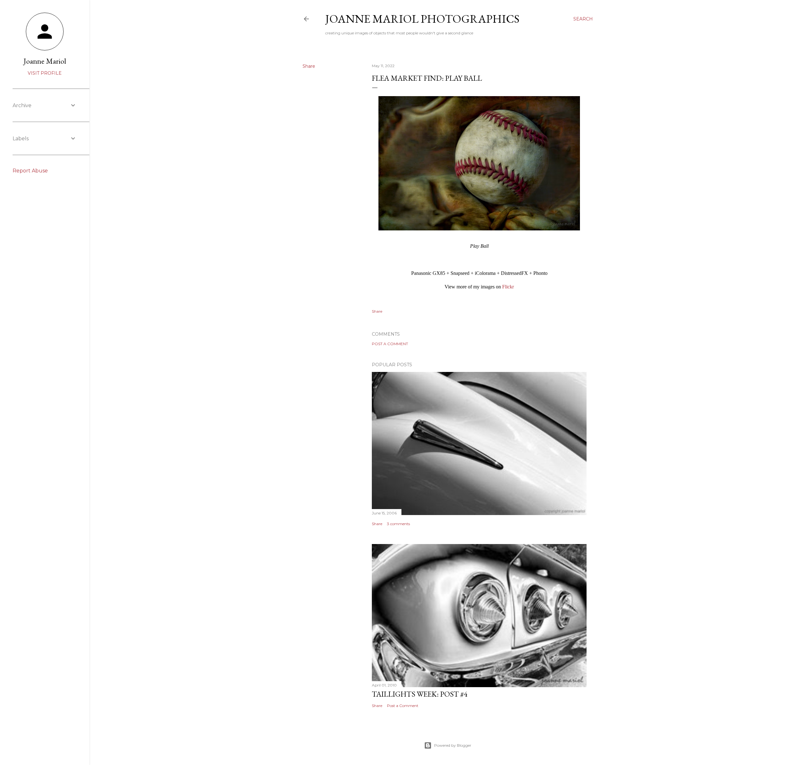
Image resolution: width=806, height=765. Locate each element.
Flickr (508, 286)
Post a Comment (390, 343)
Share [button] (309, 66)
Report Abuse (30, 171)
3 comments (398, 523)
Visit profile (45, 73)
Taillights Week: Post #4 (420, 694)
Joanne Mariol (45, 61)
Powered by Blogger (452, 745)
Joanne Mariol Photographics (422, 18)
